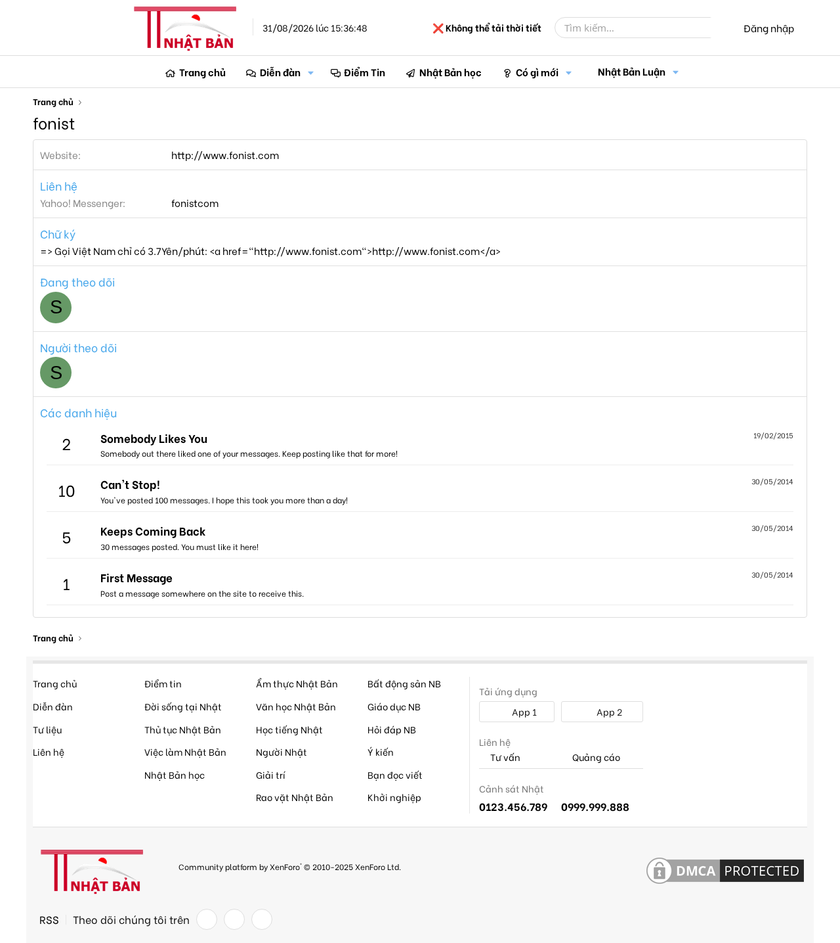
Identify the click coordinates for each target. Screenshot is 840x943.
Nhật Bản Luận (631, 71)
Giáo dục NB (394, 706)
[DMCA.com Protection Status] (725, 871)
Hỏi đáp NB (392, 729)
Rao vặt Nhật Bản (294, 797)
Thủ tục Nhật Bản (182, 729)
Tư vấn (504, 757)
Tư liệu (47, 729)
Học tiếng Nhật (289, 729)
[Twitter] (234, 919)
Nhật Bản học (450, 71)
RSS (49, 919)
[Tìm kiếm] (719, 27)
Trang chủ (202, 71)
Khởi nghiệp (394, 797)
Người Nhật (281, 751)
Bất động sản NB (404, 683)
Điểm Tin (364, 71)
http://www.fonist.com (225, 154)
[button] (311, 72)
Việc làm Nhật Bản (185, 751)
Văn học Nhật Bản (296, 706)
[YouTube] (261, 919)
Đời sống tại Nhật (183, 706)
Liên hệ (48, 751)
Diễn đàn (280, 71)
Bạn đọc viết (395, 774)
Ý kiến (381, 751)
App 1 (523, 711)
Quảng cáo (595, 757)
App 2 (608, 711)
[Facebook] (206, 919)
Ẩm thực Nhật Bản (297, 683)
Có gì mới (537, 71)
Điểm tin (163, 683)
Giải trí (270, 774)
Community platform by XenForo (289, 866)
